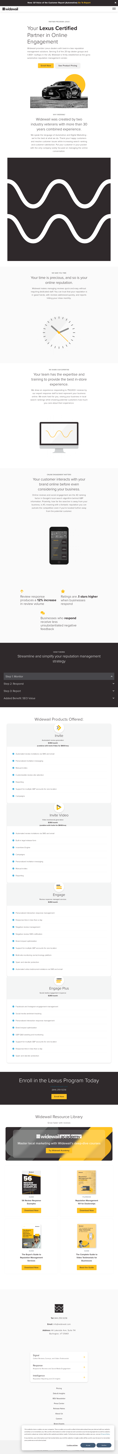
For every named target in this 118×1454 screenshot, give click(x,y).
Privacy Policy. (105, 1434)
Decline (104, 1445)
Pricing (59, 1388)
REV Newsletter (59, 1398)
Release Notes (59, 1408)
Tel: (59, 1318)
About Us (59, 1413)
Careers (59, 1418)
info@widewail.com (59, 1086)
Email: (59, 1324)
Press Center (59, 1403)
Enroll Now (46, 65)
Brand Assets (59, 1423)
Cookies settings (72, 1445)
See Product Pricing (67, 65)
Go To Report (84, 2)
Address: (59, 1332)
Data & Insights (59, 1393)
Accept (88, 1445)
